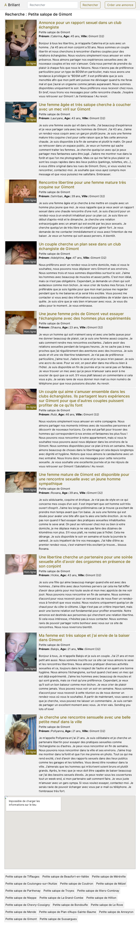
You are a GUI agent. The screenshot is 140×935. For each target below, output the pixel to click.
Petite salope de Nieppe (20, 897)
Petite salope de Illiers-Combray (98, 890)
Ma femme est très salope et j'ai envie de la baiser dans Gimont (84, 637)
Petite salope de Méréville (109, 876)
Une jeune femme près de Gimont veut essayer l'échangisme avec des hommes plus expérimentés (85, 316)
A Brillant (12, 5)
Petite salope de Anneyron (116, 912)
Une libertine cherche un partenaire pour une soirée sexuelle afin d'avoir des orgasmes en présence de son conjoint (86, 561)
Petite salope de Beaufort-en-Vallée (65, 876)
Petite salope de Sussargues (58, 919)
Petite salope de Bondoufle (70, 905)
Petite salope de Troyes (59, 890)
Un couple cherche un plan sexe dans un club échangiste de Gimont (80, 246)
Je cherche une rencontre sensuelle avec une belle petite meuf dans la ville (85, 719)
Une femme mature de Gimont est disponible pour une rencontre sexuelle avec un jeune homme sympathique (84, 479)
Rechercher (90, 5)
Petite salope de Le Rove (107, 905)
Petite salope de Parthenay (22, 890)
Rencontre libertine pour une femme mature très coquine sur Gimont (82, 184)
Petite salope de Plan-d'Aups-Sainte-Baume (67, 912)
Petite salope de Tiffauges (22, 876)
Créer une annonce (120, 5)
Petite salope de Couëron (76, 883)
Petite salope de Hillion (101, 897)
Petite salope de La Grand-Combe (61, 897)
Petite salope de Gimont (21, 919)
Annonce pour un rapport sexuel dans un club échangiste (80, 24)
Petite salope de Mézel (111, 883)
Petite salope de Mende (20, 912)
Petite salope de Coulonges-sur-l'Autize (31, 883)
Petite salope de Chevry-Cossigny (27, 905)
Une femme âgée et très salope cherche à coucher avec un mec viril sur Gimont (85, 106)
